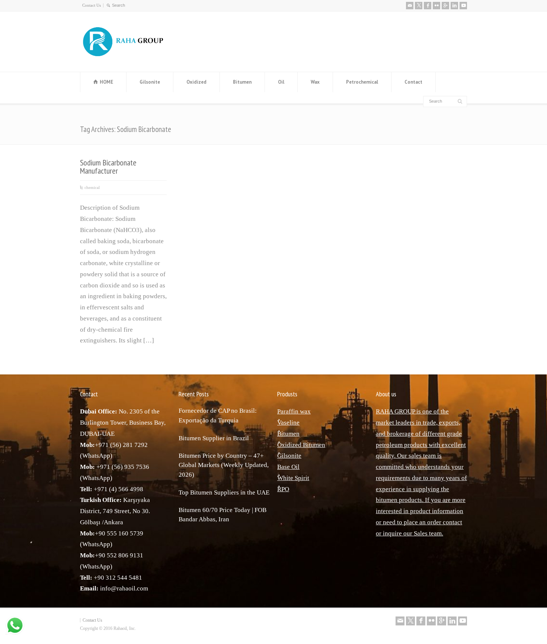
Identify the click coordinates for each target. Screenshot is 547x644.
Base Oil (288, 466)
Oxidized (196, 82)
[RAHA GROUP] (128, 56)
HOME (106, 82)
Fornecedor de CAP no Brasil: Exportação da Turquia (218, 415)
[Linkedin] (454, 5)
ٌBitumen (288, 433)
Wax (315, 82)
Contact (413, 82)
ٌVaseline (288, 422)
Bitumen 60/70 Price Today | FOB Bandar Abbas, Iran (222, 514)
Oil (281, 82)
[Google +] (445, 5)
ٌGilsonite (289, 455)
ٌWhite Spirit (293, 478)
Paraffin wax (294, 411)
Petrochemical (362, 82)
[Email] (409, 5)
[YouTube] (463, 5)
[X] (418, 5)
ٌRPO (283, 489)
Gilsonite (150, 82)
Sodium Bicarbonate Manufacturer (108, 166)
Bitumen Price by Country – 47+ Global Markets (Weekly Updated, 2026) (224, 465)
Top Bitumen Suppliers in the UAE (224, 492)
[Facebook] (427, 5)
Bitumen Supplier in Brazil (214, 438)
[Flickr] (436, 5)
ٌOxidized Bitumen (301, 444)
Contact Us (91, 5)
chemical (92, 187)
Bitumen (242, 82)
